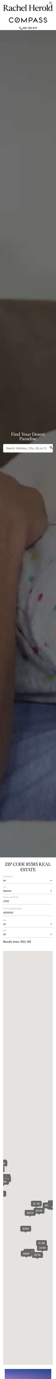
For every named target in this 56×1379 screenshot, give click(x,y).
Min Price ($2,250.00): (10, 897)
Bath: (5, 930)
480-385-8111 (28, 28)
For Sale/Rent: (8, 877)
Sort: (4, 887)
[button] (42, 1248)
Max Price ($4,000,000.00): (12, 909)
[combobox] (28, 880)
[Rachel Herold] (28, 13)
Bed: (4, 920)
